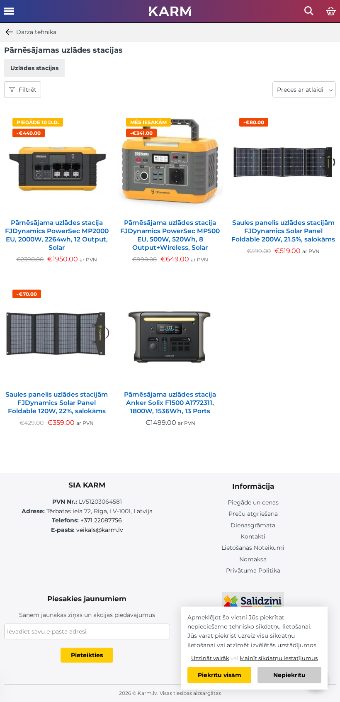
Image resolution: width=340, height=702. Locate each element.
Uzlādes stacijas (34, 68)
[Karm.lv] (170, 13)
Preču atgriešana (253, 513)
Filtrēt (27, 89)
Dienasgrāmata (253, 525)
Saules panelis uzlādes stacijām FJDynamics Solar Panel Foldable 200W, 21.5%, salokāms (283, 231)
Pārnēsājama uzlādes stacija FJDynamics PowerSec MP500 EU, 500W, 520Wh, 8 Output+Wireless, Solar (170, 235)
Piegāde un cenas (253, 502)
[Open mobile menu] (9, 14)
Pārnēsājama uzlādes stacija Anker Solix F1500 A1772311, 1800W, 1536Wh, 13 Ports (170, 402)
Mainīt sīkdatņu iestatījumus (279, 658)
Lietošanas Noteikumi (252, 547)
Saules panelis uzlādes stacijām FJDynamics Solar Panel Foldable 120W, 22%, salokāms (56, 402)
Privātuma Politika (253, 570)
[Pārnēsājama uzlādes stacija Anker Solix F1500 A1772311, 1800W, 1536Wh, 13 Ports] (170, 333)
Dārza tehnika (36, 32)
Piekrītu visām (219, 675)
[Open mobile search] (308, 13)
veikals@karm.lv (99, 530)
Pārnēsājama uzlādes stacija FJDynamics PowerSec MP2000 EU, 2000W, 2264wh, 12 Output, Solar (57, 235)
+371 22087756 (101, 520)
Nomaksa (253, 559)
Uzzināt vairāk (210, 658)
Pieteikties (87, 655)
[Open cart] (331, 11)
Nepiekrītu (289, 675)
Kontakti (252, 536)
